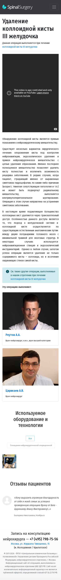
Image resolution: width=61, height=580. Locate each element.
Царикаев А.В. (15, 390)
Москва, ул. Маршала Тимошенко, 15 (30, 543)
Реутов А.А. (13, 335)
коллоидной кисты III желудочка (19, 46)
